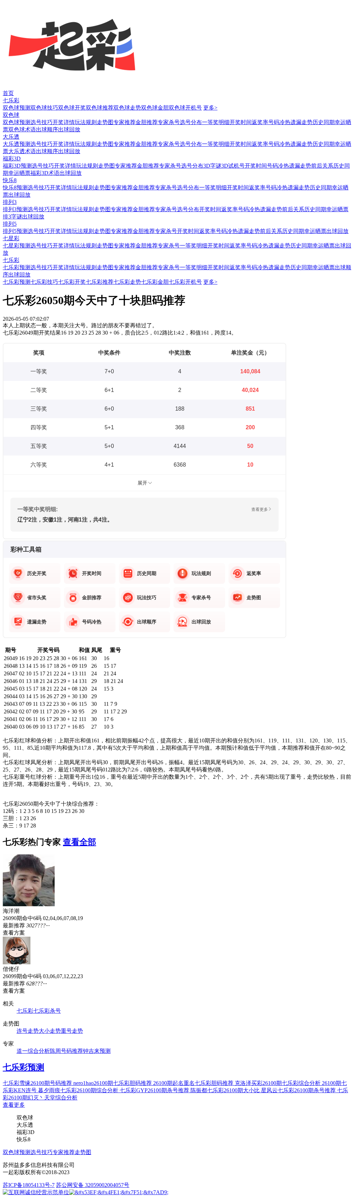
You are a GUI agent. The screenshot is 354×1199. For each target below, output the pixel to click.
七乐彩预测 (16, 267)
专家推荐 (124, 122)
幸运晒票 (19, 173)
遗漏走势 (301, 122)
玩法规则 (86, 122)
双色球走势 (127, 108)
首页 (8, 93)
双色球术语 (22, 129)
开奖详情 (64, 122)
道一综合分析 (33, 1051)
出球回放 (69, 129)
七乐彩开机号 (185, 282)
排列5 (10, 224)
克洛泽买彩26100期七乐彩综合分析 (278, 1083)
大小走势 (50, 1031)
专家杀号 (169, 122)
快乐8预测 (15, 187)
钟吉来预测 (97, 1051)
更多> (210, 108)
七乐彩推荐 (99, 282)
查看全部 (79, 841)
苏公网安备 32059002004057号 (92, 1185)
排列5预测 (15, 231)
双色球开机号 (185, 108)
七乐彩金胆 (155, 282)
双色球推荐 (99, 108)
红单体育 (11, 3)
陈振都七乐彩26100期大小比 (225, 1090)
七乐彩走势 (127, 282)
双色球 (11, 115)
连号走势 (28, 1031)
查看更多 (14, 1105)
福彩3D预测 (17, 166)
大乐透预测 (16, 144)
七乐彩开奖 (72, 282)
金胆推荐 (147, 122)
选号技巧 (41, 122)
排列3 (10, 202)
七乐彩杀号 (47, 1011)
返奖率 (260, 122)
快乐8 (10, 180)
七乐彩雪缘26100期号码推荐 (38, 1083)
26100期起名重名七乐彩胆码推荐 (194, 1083)
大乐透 (11, 137)
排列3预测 (15, 209)
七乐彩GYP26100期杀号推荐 (155, 1090)
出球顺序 (47, 129)
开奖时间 (241, 122)
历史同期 (324, 122)
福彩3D (12, 158)
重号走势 (72, 1031)
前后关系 (322, 166)
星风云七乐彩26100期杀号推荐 (299, 1090)
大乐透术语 (22, 151)
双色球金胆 (155, 108)
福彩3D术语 (44, 173)
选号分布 (191, 122)
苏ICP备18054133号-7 (29, 1185)
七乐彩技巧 (44, 282)
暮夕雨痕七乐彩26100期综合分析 (79, 1090)
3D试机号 (233, 166)
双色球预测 (16, 108)
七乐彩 (11, 100)
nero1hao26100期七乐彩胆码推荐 (113, 1083)
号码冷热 (279, 122)
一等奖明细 (216, 122)
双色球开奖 (72, 108)
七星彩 (11, 238)
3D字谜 (212, 166)
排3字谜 (12, 216)
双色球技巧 (44, 108)
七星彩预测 (16, 246)
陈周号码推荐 (66, 1051)
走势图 (105, 122)
